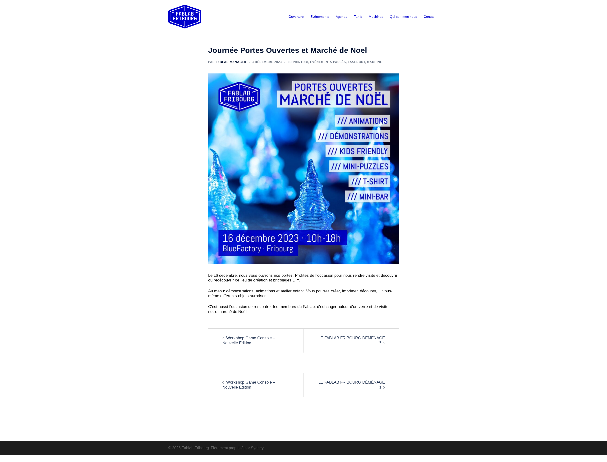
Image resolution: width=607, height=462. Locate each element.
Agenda (341, 16)
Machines (376, 16)
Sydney (257, 448)
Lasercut (356, 62)
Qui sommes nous (403, 16)
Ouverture (296, 16)
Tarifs (358, 16)
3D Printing (298, 62)
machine (374, 62)
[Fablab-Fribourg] (184, 16)
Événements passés (328, 62)
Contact (429, 16)
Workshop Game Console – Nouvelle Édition (248, 340)
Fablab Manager (231, 62)
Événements (319, 16)
